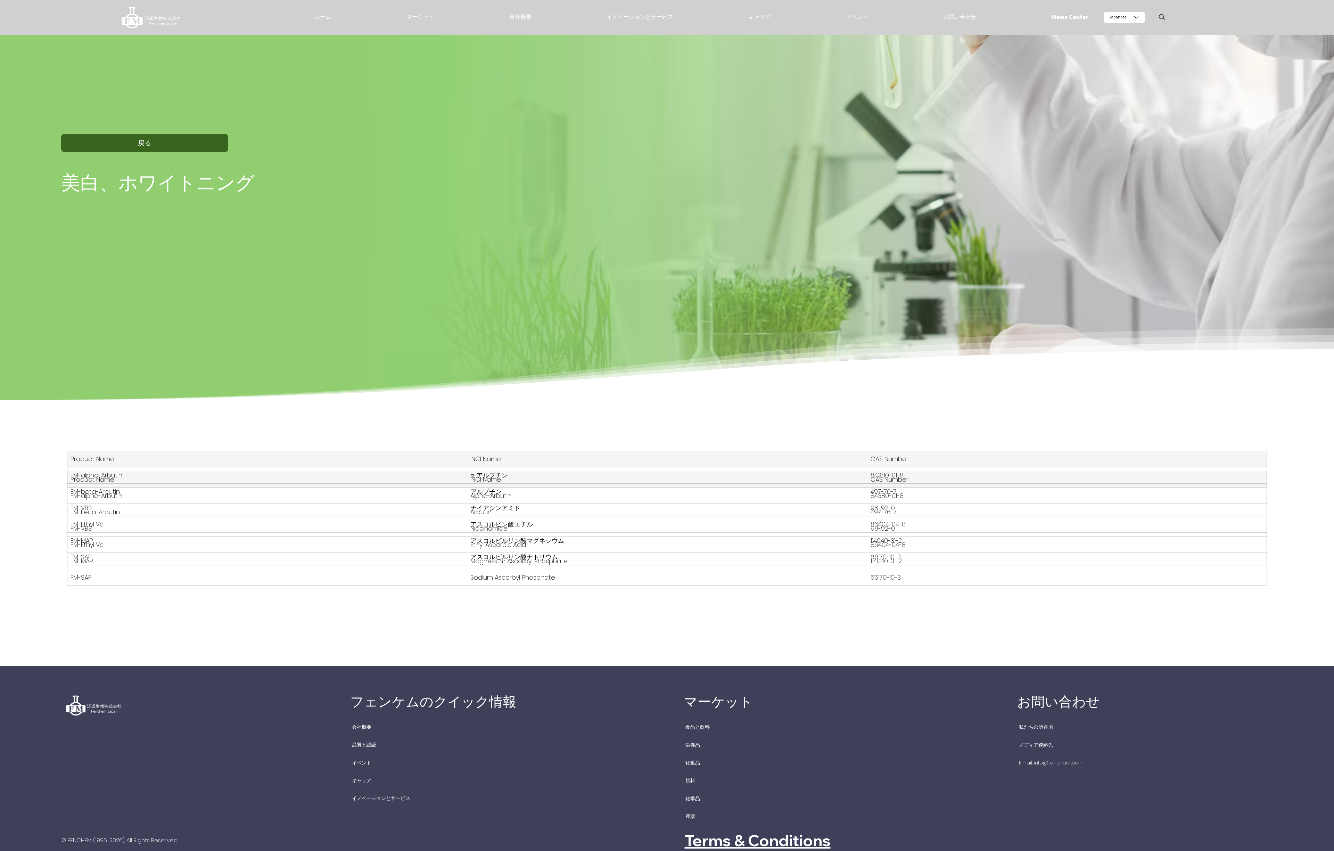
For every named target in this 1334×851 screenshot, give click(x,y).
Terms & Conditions (758, 840)
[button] (387, 17)
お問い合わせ (1058, 701)
